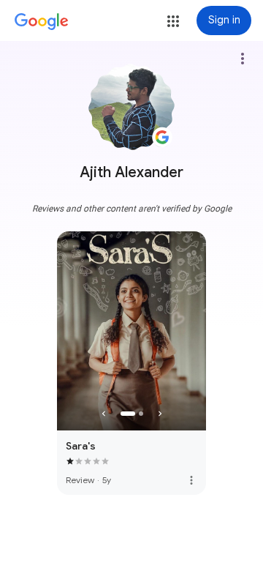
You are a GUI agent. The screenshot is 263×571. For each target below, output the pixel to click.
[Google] (42, 22)
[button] (173, 21)
